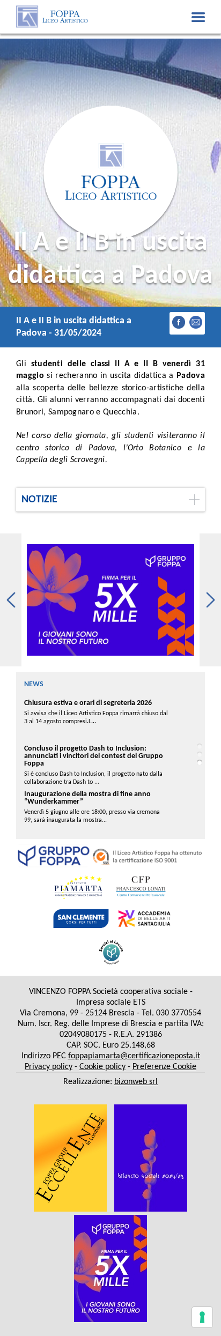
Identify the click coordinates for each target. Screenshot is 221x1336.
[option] (110, 600)
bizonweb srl (136, 1082)
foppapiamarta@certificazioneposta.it (134, 1056)
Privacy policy (48, 1067)
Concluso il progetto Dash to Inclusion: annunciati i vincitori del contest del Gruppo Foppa (93, 756)
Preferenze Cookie (164, 1067)
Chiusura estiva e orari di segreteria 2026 (88, 703)
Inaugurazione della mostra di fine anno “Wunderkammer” (87, 798)
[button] (10, 599)
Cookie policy (102, 1067)
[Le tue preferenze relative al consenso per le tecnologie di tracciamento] (202, 1317)
